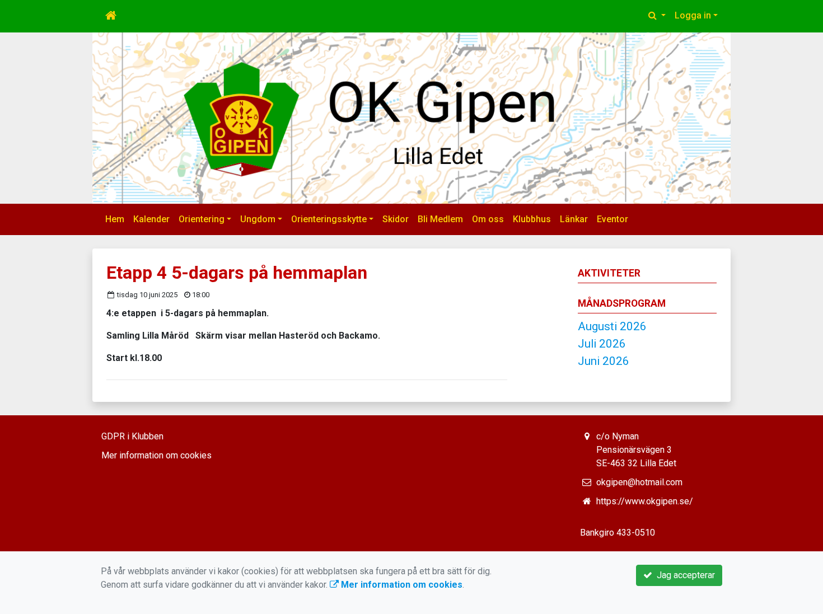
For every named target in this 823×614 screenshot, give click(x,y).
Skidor (395, 219)
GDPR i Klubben (132, 436)
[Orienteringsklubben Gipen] (411, 118)
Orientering (202, 219)
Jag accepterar (683, 575)
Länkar (574, 219)
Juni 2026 (603, 361)
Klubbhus (532, 219)
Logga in (693, 15)
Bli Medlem (440, 219)
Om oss (488, 219)
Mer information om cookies (156, 455)
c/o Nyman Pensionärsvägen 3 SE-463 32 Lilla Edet (636, 449)
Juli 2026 (602, 343)
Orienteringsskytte (329, 219)
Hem (114, 219)
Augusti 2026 (612, 326)
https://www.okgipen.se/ (644, 501)
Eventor (612, 219)
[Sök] (657, 15)
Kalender (151, 219)
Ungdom (257, 219)
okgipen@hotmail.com (639, 482)
